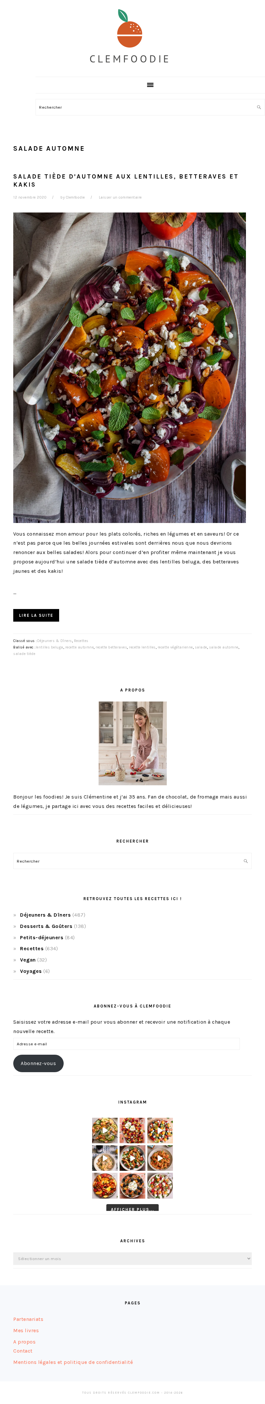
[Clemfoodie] (132, 69)
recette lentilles (142, 647)
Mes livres (26, 1330)
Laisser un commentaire (120, 197)
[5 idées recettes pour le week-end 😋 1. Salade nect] (105, 1185)
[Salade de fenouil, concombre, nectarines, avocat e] (105, 1130)
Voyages (31, 971)
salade (201, 647)
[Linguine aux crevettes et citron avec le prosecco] (105, 1158)
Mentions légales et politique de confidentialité (73, 1362)
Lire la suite (36, 615)
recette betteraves (111, 647)
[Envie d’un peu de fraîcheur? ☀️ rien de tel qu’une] (160, 1185)
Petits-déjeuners (41, 937)
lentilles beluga (49, 647)
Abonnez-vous (38, 1063)
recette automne (79, 647)
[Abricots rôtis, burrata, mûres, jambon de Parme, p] (132, 1185)
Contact (23, 1351)
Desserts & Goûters (46, 926)
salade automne (223, 647)
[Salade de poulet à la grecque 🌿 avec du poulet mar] (132, 1158)
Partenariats (28, 1319)
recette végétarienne (175, 647)
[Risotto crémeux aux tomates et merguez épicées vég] (160, 1158)
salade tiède (24, 654)
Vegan (28, 960)
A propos (24, 1342)
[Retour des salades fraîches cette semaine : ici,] (160, 1130)
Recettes (81, 641)
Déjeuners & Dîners (54, 641)
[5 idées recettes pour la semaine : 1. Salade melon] (132, 1130)
